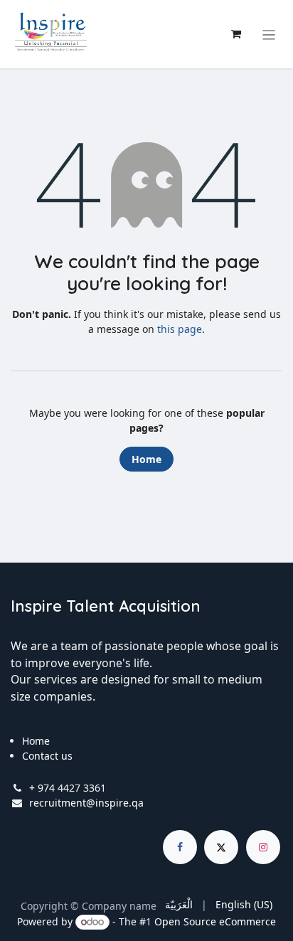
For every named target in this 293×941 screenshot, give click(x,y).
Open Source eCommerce (215, 921)
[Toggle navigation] (269, 34)
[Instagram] (263, 847)
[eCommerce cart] (236, 34)
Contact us (47, 755)
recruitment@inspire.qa (86, 802)
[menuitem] (179, 904)
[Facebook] (180, 847)
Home (146, 459)
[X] (221, 847)
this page (179, 329)
